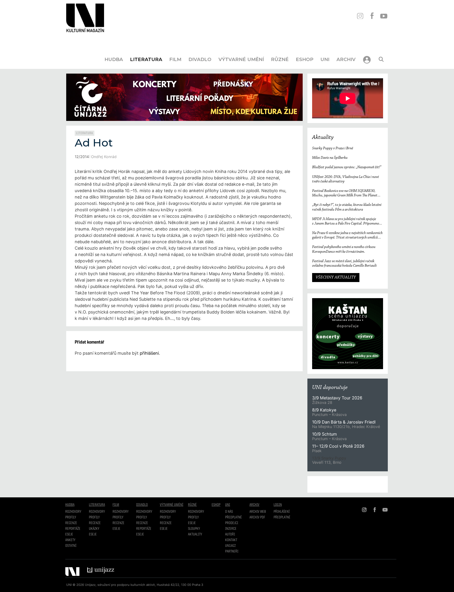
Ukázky (94, 529)
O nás (229, 512)
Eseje (69, 534)
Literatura (146, 59)
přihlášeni (149, 353)
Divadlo (199, 59)
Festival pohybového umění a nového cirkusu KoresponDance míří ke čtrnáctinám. (343, 249)
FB (372, 16)
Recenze (71, 523)
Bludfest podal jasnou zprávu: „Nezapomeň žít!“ (346, 167)
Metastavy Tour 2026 (337, 397)
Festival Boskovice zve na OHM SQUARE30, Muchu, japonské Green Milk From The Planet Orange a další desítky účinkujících (344, 193)
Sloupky (194, 529)
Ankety (70, 540)
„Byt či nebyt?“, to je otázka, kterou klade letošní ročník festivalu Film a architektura (346, 207)
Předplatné (233, 517)
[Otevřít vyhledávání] (381, 59)
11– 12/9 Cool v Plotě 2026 (338, 446)
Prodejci (231, 523)
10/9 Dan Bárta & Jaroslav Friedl (344, 422)
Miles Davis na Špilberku (330, 158)
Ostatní (70, 546)
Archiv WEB (257, 512)
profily (94, 517)
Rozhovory (73, 512)
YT (384, 16)
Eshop (304, 59)
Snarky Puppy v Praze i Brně (332, 148)
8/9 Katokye (324, 409)
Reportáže (72, 529)
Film (175, 59)
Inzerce (230, 529)
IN (360, 16)
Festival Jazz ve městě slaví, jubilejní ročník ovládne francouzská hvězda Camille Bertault (344, 263)
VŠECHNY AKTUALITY (336, 277)
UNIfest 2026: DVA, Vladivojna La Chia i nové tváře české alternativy (345, 179)
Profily (70, 517)
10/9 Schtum (324, 434)
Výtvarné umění (241, 59)
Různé (280, 59)
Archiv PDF (257, 517)
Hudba (114, 59)
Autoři (230, 534)
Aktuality (323, 137)
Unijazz (230, 546)
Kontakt (231, 540)
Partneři (231, 551)
